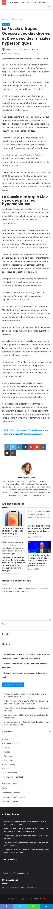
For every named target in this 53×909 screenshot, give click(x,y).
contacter (24, 873)
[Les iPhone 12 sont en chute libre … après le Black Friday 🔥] (13, 518)
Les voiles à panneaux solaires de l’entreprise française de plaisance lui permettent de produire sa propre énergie (13, 564)
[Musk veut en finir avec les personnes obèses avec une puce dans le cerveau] (39, 516)
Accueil (7, 19)
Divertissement (10, 773)
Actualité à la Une (11, 743)
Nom (4, 624)
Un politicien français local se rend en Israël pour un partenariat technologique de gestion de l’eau (38, 560)
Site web (6, 644)
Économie (8, 756)
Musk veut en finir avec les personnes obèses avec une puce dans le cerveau (39, 530)
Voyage (7, 752)
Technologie (17, 19)
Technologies (9, 764)
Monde (7, 748)
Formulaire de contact (13, 777)
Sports (6, 768)
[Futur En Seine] (11, 10)
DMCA (4, 788)
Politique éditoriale (10, 801)
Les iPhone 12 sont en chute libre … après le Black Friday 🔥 (12, 531)
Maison (7, 739)
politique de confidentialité (13, 797)
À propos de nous (9, 784)
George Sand (10, 49)
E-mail (5, 634)
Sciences (8, 760)
